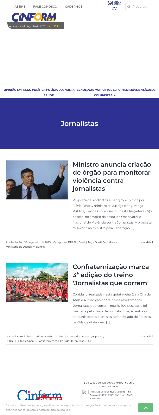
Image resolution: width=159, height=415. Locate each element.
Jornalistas (110, 242)
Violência (39, 246)
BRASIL (72, 242)
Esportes (97, 336)
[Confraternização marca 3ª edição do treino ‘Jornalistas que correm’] (37, 282)
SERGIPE (11, 340)
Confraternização (48, 340)
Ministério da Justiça (19, 246)
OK (146, 407)
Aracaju (31, 340)
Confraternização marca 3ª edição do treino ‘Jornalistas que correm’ (111, 275)
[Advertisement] (79, 58)
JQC (88, 340)
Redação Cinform (22, 336)
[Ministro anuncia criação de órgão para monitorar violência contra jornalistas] (37, 180)
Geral (82, 242)
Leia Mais (145, 242)
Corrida (64, 340)
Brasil (98, 242)
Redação (16, 242)
